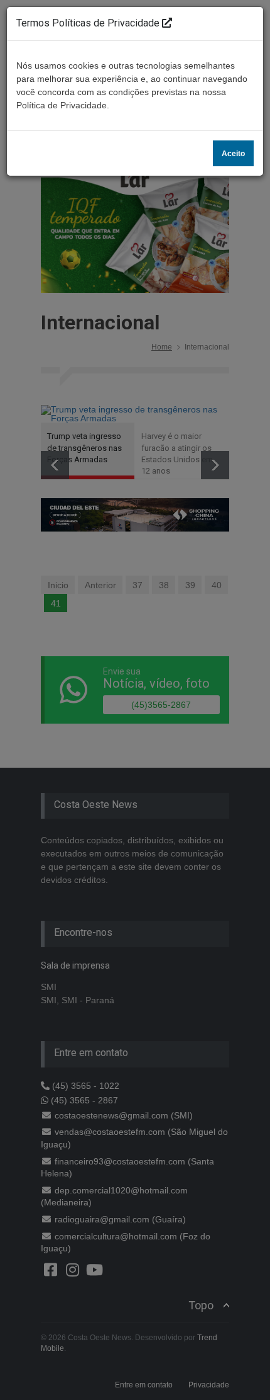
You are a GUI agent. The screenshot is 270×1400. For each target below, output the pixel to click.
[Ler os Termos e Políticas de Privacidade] (167, 23)
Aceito (233, 153)
